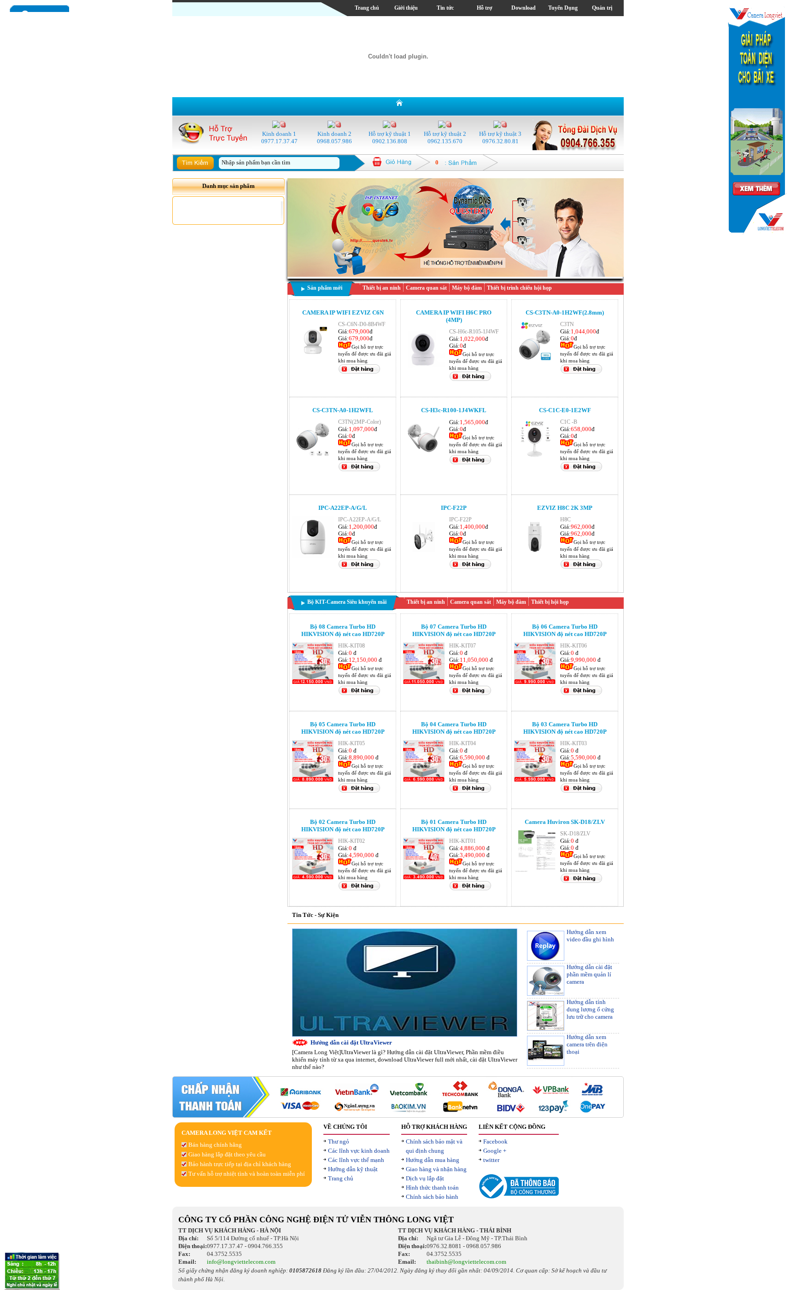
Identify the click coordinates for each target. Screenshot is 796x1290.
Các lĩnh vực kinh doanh (359, 1150)
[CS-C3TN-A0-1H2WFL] (313, 458)
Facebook (495, 1141)
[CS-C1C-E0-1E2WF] (535, 458)
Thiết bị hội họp (550, 602)
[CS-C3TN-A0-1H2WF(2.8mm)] (535, 360)
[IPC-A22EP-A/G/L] (313, 555)
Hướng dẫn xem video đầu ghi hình (590, 935)
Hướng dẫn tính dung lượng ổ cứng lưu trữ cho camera (590, 1009)
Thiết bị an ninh (382, 288)
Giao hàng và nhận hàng (436, 1169)
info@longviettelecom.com (241, 1261)
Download (523, 8)
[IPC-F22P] (424, 555)
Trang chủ (367, 8)
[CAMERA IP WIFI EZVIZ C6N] (313, 360)
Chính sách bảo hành (432, 1196)
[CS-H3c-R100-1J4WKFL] (424, 458)
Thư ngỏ (338, 1141)
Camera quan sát (426, 288)
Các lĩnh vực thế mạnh (356, 1159)
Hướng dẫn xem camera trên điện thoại (587, 1044)
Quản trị (602, 8)
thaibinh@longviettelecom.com (466, 1261)
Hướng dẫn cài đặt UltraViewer (351, 1042)
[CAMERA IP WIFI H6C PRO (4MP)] (424, 367)
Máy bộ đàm (467, 288)
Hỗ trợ (484, 8)
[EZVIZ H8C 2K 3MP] (535, 555)
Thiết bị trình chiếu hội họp (519, 288)
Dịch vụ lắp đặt (425, 1178)
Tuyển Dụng (563, 8)
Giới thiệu (406, 8)
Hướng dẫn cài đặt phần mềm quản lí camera (589, 974)
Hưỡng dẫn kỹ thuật (353, 1169)
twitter (491, 1159)
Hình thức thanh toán (432, 1187)
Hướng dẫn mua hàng (432, 1159)
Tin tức (445, 8)
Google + (494, 1150)
